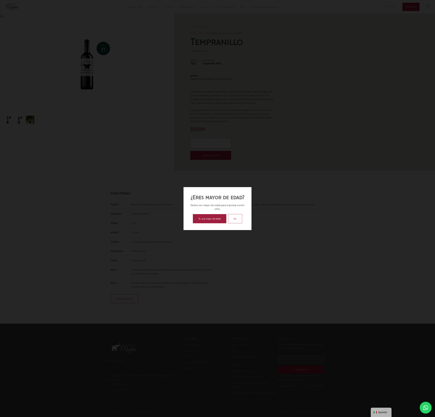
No (235, 218)
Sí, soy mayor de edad (209, 218)
